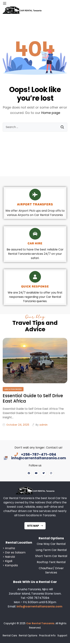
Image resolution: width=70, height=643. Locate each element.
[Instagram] (51, 473)
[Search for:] (35, 127)
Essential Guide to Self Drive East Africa (33, 398)
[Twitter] (43, 473)
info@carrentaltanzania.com (39, 606)
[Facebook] (29, 473)
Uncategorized (13, 389)
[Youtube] (36, 473)
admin (43, 425)
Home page (50, 112)
